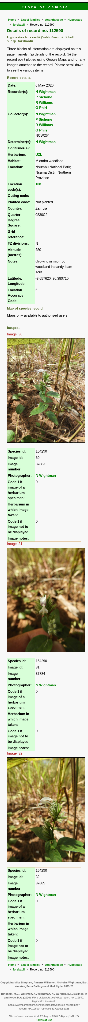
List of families (30, 19)
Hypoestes (75, 19)
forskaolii (19, 24)
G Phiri (41, 108)
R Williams (44, 102)
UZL (38, 154)
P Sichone (43, 97)
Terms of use (44, 1019)
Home (12, 19)
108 (38, 184)
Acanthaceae (54, 19)
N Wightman (45, 92)
